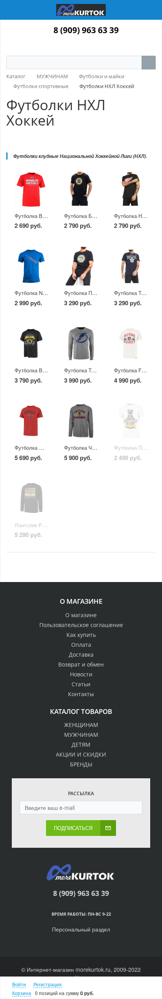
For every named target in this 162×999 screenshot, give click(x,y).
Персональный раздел (81, 929)
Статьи (81, 684)
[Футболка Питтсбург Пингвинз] (81, 266)
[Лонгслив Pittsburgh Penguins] (31, 498)
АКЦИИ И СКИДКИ (81, 754)
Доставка (81, 654)
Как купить (81, 634)
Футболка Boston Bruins (43, 370)
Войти (19, 984)
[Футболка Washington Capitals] (31, 420)
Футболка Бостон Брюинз (94, 216)
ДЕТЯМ (81, 744)
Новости (81, 674)
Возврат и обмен (81, 664)
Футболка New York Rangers (48, 293)
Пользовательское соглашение (81, 625)
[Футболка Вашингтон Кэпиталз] (31, 189)
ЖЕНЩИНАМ (81, 725)
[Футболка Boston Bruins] (31, 343)
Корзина (21, 993)
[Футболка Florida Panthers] (130, 343)
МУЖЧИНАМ (81, 734)
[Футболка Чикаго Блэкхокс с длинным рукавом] (81, 420)
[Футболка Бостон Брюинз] (81, 189)
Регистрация (47, 984)
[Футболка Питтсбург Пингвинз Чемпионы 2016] (130, 420)
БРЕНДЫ (81, 764)
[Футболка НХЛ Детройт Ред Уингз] (130, 189)
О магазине (81, 615)
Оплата (81, 644)
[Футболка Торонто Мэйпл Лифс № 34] (130, 266)
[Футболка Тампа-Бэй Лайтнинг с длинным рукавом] (81, 343)
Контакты (81, 694)
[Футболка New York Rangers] (31, 266)
